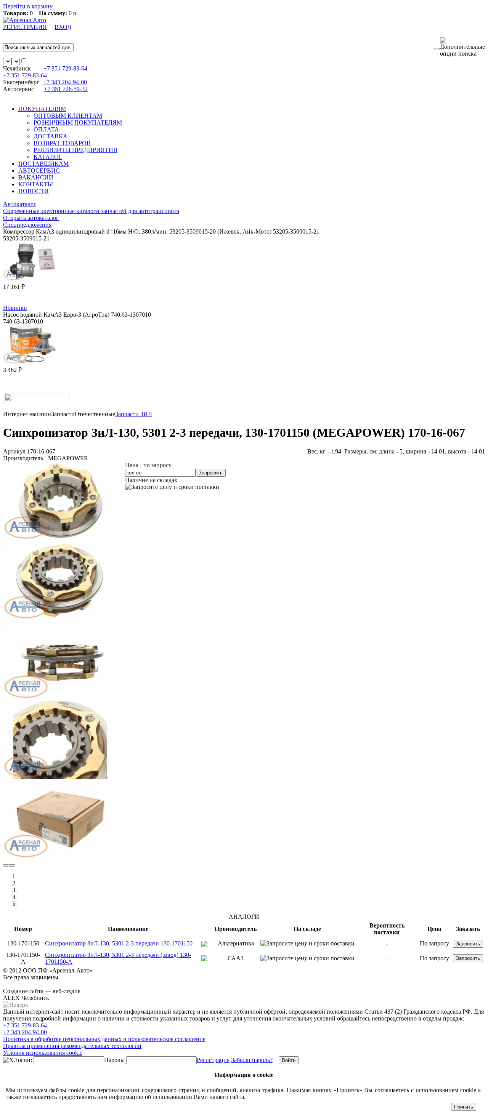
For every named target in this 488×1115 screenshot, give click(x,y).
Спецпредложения (27, 224)
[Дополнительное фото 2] (60, 697)
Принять (463, 1107)
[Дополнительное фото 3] (60, 777)
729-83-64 (65, 68)
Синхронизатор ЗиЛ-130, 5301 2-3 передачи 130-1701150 (119, 943)
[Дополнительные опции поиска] (462, 47)
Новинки (15, 307)
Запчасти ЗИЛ (133, 414)
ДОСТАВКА (50, 136)
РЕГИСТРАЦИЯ (25, 27)
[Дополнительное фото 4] (60, 856)
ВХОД (63, 27)
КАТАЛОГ (48, 157)
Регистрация (213, 1060)
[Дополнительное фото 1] (60, 617)
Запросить (211, 473)
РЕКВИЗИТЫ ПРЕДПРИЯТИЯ (75, 150)
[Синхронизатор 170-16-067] (60, 538)
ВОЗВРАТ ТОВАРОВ (62, 143)
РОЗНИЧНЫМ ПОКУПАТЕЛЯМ (78, 122)
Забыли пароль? (252, 1060)
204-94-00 (65, 82)
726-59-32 (66, 89)
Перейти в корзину (28, 6)
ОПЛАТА (46, 129)
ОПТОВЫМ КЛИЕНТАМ (68, 115)
